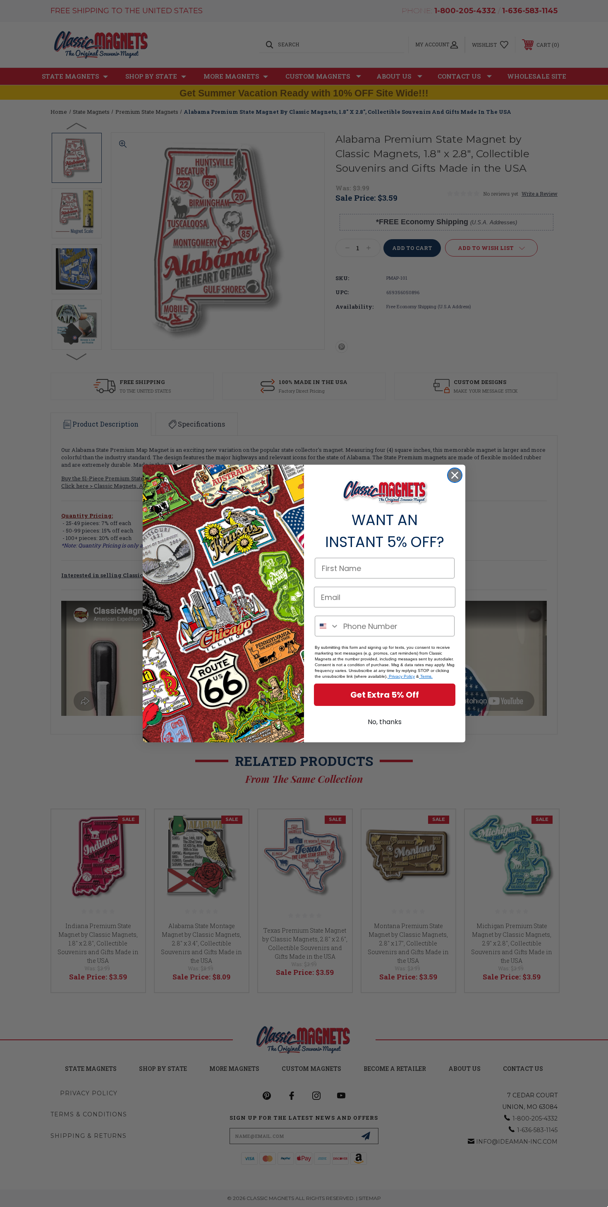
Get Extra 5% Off (384, 695)
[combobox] (327, 626)
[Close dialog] (455, 475)
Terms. (426, 676)
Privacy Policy (401, 676)
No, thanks (385, 722)
